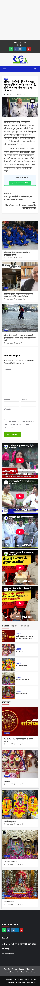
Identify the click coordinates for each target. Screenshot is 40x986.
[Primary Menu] (4, 69)
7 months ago (21, 94)
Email (24, 399)
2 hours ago (18, 744)
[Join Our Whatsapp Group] (11, 49)
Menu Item (30, 969)
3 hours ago (18, 784)
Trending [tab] (24, 625)
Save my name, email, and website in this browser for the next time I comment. (19, 424)
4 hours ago (18, 864)
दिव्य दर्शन (18, 633)
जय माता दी (19, 651)
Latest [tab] (5, 625)
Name (7, 399)
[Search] (35, 69)
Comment (8, 369)
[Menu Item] (16, 49)
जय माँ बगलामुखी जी (22, 665)
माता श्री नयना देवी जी (22, 680)
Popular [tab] (14, 625)
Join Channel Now (21, 183)
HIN (21, 45)
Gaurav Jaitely (9, 258)
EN (18, 45)
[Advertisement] (20, 20)
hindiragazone (10, 94)
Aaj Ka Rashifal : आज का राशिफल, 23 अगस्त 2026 (19, 944)
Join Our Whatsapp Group (14, 969)
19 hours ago (19, 299)
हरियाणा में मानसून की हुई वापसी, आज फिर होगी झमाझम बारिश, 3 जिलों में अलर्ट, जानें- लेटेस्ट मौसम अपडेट (19, 337)
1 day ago (18, 343)
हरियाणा (6, 78)
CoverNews (20, 982)
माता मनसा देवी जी (21, 694)
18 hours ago (19, 258)
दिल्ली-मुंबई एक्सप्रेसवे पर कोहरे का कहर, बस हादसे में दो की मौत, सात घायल (18, 196)
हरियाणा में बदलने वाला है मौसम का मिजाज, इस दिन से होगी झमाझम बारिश (20, 205)
